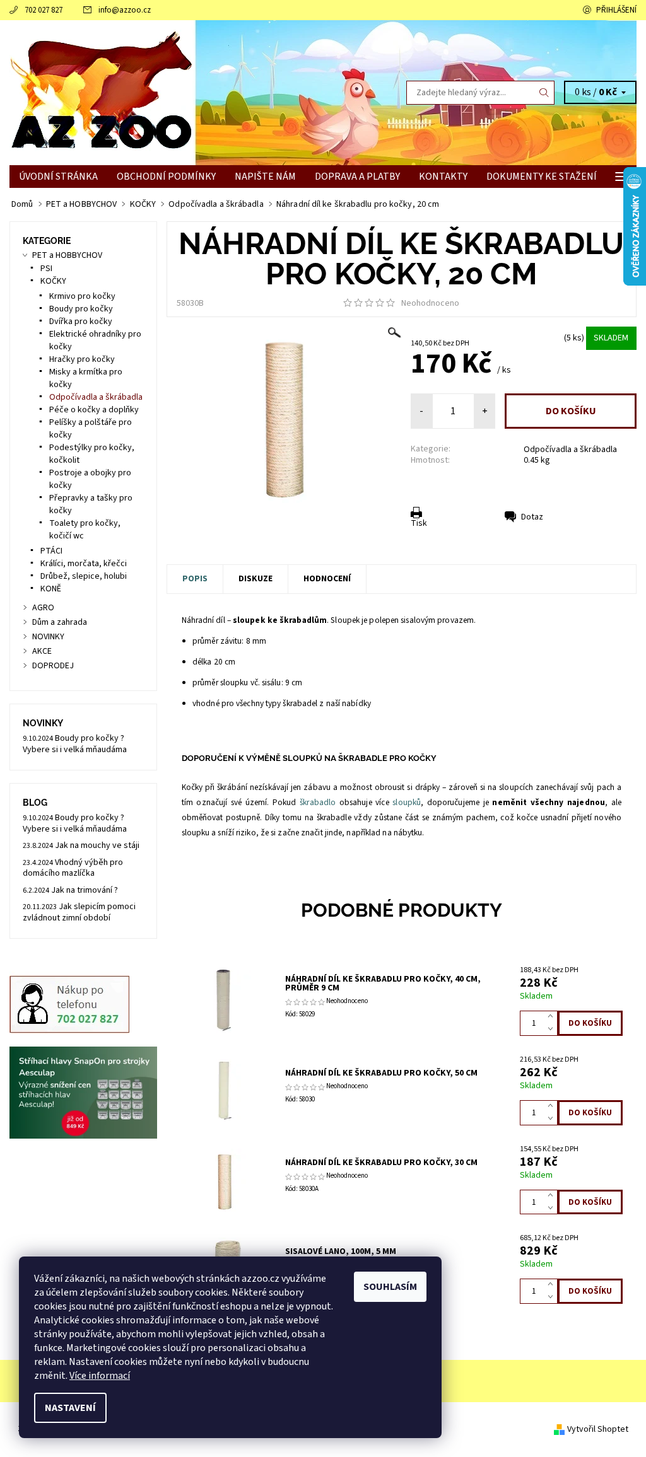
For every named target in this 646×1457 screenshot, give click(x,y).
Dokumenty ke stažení (541, 176)
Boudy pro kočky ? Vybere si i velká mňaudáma (75, 744)
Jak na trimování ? (84, 890)
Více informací (99, 1376)
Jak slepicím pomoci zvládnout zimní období (79, 912)
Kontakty (443, 176)
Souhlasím (390, 1287)
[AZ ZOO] (166, 93)
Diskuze (255, 578)
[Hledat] (544, 93)
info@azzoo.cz (124, 10)
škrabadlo (318, 802)
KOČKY (53, 281)
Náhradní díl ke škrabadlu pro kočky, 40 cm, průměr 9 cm (383, 983)
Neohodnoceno (430, 303)
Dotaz (532, 517)
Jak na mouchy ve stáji (97, 845)
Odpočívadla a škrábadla (570, 449)
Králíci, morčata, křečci (83, 563)
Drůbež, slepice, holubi (83, 576)
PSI (46, 268)
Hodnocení (327, 578)
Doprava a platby (357, 176)
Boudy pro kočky (81, 309)
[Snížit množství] (553, 1029)
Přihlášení (616, 10)
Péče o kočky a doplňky (94, 409)
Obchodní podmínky (166, 176)
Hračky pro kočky (82, 359)
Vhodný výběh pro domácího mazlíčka (73, 868)
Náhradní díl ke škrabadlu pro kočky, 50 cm (381, 1073)
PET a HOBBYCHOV (67, 255)
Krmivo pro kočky (82, 296)
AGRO (43, 607)
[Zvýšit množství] (553, 1017)
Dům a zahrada (59, 622)
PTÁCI (51, 551)
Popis (195, 578)
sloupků (406, 802)
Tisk (419, 523)
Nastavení (70, 1408)
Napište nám (265, 176)
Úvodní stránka (58, 176)
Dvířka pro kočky (80, 321)
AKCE (42, 651)
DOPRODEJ (53, 665)
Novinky (43, 723)
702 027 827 (43, 10)
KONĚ (50, 589)
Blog (35, 803)
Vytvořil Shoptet (597, 1429)
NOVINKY (48, 636)
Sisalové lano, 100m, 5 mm (340, 1251)
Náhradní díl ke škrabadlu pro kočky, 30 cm (381, 1162)
